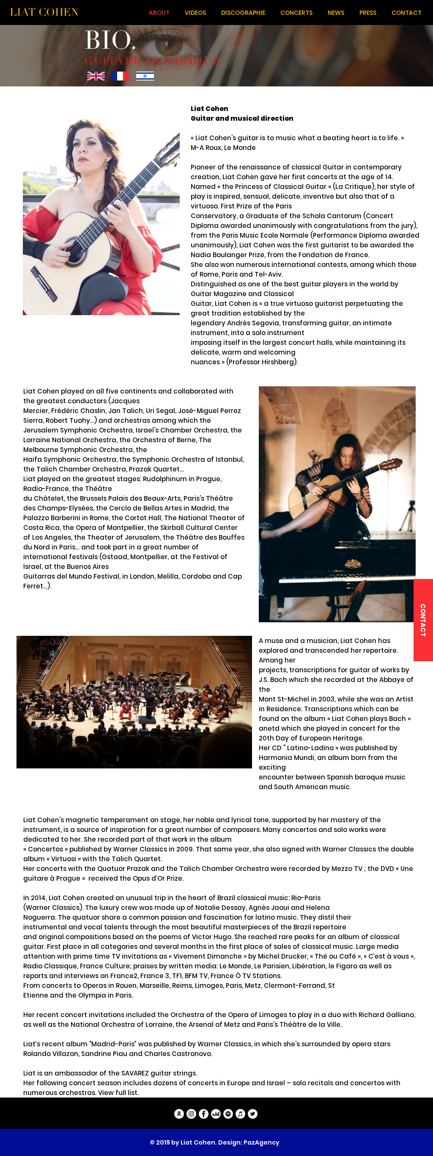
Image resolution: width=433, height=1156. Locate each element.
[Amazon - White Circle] (179, 1114)
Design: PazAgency (249, 1142)
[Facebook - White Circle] (203, 1114)
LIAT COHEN (44, 12)
